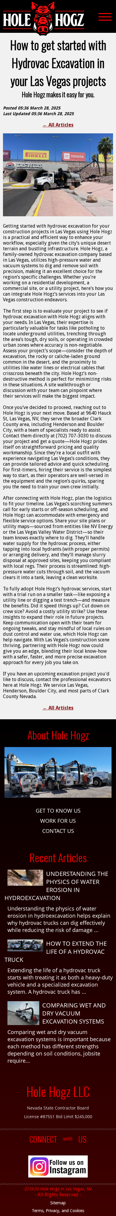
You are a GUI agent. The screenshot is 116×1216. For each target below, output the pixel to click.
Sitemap (58, 1202)
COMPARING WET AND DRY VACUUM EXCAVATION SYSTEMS (74, 1013)
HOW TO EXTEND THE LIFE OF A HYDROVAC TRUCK (55, 951)
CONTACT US (58, 830)
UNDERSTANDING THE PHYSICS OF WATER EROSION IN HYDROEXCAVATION (56, 886)
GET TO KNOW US (58, 810)
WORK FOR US (58, 820)
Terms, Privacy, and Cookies (58, 1210)
